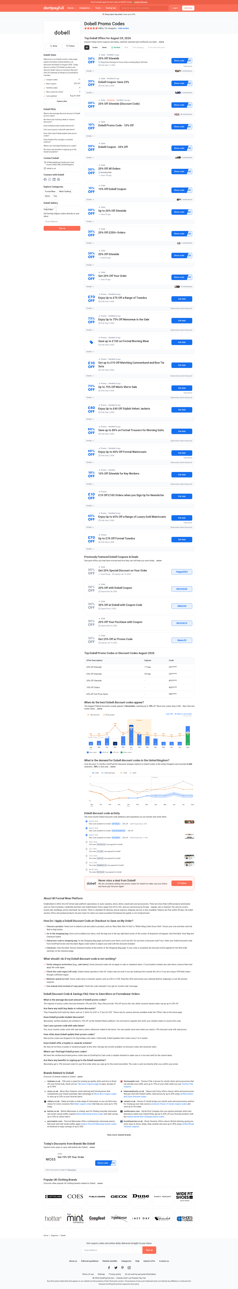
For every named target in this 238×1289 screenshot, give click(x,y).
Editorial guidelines (90, 1261)
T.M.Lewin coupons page (88, 1084)
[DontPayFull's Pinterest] (122, 1267)
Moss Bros (72, 1170)
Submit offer (149, 1261)
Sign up (62, 228)
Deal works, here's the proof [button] (181, 308)
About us (73, 1261)
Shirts (47, 196)
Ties (55, 196)
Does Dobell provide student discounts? (59, 126)
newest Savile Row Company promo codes (145, 1116)
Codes (95, 48)
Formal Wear (50, 191)
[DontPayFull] (54, 8)
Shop (55, 46)
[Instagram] (49, 179)
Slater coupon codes (83, 1104)
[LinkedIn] (54, 179)
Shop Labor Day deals (114, 14)
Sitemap (101, 1274)
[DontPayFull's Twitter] (115, 1267)
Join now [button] (188, 8)
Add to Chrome (141, 2)
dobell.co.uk (51, 168)
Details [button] (89, 71)
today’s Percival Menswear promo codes (99, 1124)
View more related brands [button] (119, 1135)
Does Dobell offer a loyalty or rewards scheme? (58, 141)
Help (137, 1261)
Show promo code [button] (179, 60)
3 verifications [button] (186, 71)
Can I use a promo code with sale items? (59, 130)
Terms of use (88, 1274)
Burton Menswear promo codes (90, 1114)
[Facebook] (45, 179)
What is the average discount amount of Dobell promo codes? (62, 114)
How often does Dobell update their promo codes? (60, 134)
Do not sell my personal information (140, 1274)
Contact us (164, 1261)
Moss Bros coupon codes (105, 1094)
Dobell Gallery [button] (51, 203)
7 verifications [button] (186, 158)
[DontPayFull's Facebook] (108, 1267)
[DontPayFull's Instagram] (129, 1267)
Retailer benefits (110, 1261)
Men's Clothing (65, 191)
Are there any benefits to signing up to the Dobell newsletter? (60, 150)
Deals (105, 48)
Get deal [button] (182, 299)
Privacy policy (115, 1274)
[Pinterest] (58, 179)
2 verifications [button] (186, 200)
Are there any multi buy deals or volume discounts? (59, 121)
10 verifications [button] (186, 287)
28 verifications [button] (186, 114)
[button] (85, 28)
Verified (116, 48)
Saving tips (111, 8)
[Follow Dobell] (181, 883)
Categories (126, 1261)
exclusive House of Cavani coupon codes (169, 1104)
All (87, 48)
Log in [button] (175, 8)
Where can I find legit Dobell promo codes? (60, 146)
